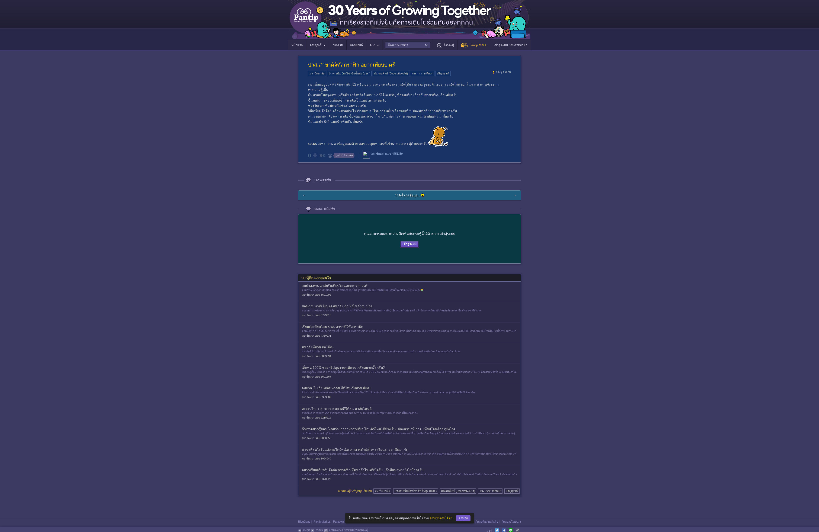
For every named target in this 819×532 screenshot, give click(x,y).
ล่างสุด (319, 530)
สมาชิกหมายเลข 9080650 (316, 438)
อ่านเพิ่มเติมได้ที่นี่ (441, 518)
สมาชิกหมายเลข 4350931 (316, 335)
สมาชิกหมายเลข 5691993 (316, 294)
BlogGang (304, 521)
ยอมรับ (463, 518)
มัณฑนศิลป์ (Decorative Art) (391, 73)
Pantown (338, 521)
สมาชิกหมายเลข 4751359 (387, 153)
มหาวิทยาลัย (317, 73)
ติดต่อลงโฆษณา (511, 521)
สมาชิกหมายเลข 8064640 (316, 458)
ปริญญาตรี (443, 73)
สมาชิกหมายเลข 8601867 (316, 376)
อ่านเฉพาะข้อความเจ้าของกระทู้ (348, 530)
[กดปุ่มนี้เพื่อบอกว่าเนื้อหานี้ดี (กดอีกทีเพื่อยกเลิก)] (315, 155)
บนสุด (306, 530)
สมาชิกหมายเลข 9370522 (316, 479)
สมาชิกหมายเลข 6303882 (316, 397)
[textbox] (407, 45)
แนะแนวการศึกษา (422, 73)
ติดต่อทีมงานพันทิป (486, 521)
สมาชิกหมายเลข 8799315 (316, 315)
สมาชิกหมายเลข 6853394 (316, 356)
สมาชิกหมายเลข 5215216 (316, 417)
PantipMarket (322, 521)
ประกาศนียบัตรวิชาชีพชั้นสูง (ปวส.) (349, 73)
